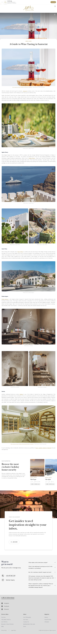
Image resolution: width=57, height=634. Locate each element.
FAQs (2, 626)
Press (24, 626)
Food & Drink (48, 619)
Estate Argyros (5, 299)
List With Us (4, 622)
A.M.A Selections (7, 598)
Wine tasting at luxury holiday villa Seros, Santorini (22, 87)
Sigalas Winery (32, 158)
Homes (46, 617)
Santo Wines (20, 251)
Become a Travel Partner (7, 624)
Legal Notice (13, 630)
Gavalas (21, 394)
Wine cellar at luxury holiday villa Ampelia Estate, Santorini (22, 444)
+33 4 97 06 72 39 (10, 575)
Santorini (25, 91)
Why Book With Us (5, 619)
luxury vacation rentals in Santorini (43, 448)
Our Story (25, 619)
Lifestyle (47, 622)
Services (3, 617)
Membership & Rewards (29, 624)
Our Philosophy (27, 617)
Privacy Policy (4, 630)
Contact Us (26, 622)
